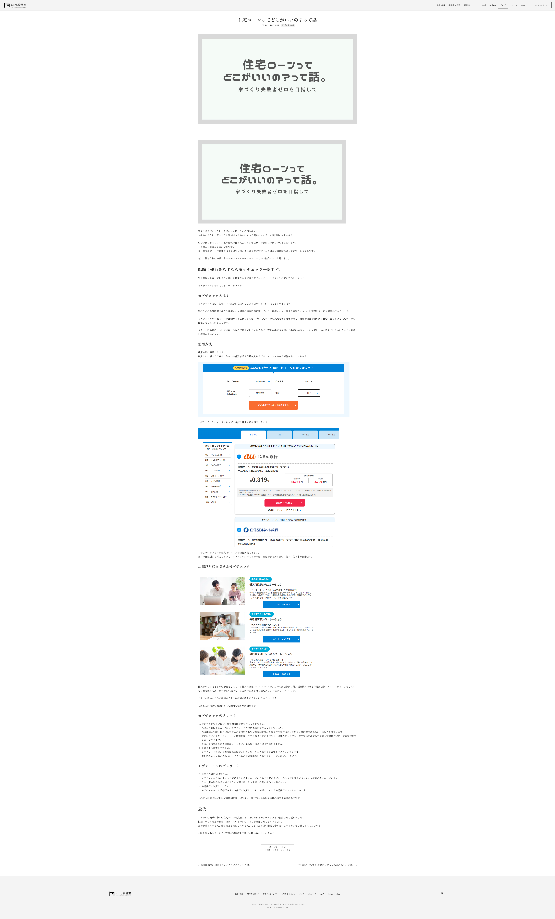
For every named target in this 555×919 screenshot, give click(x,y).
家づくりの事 (288, 25)
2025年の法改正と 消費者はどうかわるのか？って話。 (325, 865)
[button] (277, 848)
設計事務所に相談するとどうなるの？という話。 (226, 865)
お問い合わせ (542, 5)
